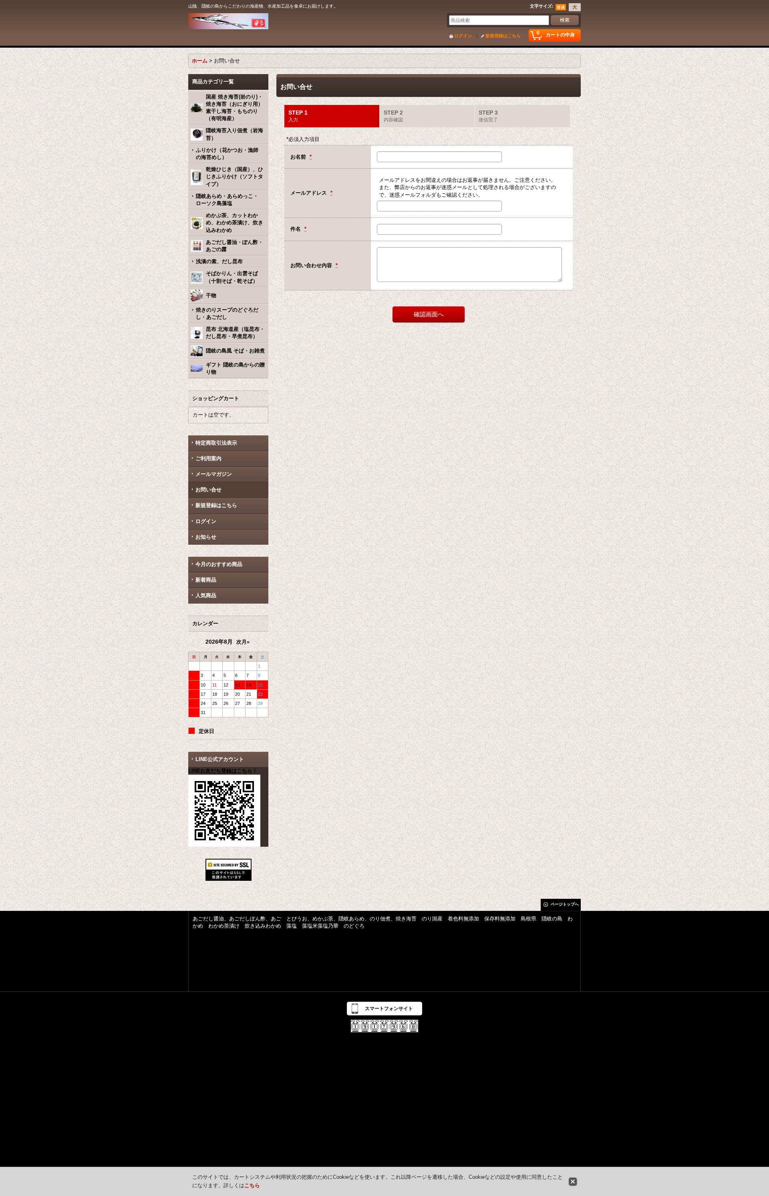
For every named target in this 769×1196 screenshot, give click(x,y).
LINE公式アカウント (219, 759)
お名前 (299, 157)
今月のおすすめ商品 (218, 564)
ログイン (463, 35)
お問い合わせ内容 (312, 265)
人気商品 (205, 595)
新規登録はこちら (503, 35)
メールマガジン (213, 474)
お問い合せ (208, 490)
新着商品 (213, 580)
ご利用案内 (208, 458)
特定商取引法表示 (216, 443)
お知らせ (205, 537)
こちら (252, 1185)
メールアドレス (309, 193)
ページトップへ (565, 904)
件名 (296, 229)
